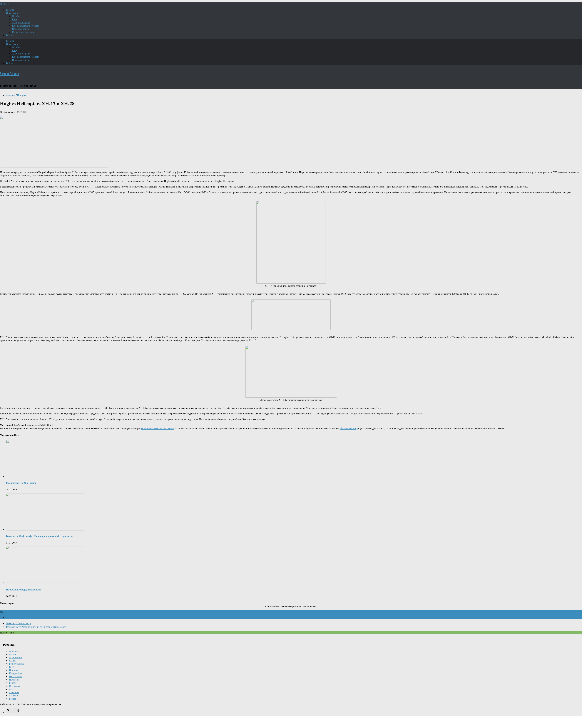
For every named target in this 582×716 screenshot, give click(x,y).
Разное (12, 698)
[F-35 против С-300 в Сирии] (45, 476)
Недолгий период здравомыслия (23, 589)
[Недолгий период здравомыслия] (45, 582)
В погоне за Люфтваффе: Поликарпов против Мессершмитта (39, 536)
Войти (9, 35)
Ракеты (13, 682)
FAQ (14, 19)
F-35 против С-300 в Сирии (21, 483)
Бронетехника (16, 663)
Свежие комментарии (23, 32)
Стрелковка (15, 685)
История (21, 95)
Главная (10, 9)
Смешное (14, 692)
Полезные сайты (20, 28)
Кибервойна (15, 673)
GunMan (4, 4)
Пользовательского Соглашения (157, 428)
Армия (12, 654)
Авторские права (21, 22)
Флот (11, 689)
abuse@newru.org (349, 428)
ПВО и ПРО (15, 676)
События (13, 695)
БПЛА (12, 660)
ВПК (11, 666)
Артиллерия (15, 657)
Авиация (10, 95)
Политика (14, 679)
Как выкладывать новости (25, 25)
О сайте (16, 16)
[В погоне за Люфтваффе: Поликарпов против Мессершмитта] (45, 529)
